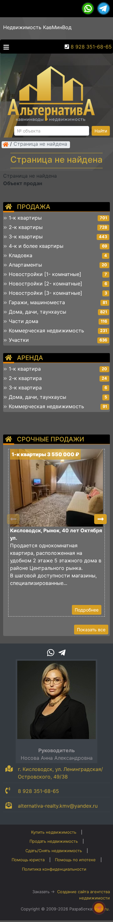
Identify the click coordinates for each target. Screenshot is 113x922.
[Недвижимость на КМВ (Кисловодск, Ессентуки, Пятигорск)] (5, 144)
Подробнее (87, 609)
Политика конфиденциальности (54, 869)
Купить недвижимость (53, 832)
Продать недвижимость (54, 841)
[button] (100, 519)
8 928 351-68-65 (91, 47)
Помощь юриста (28, 859)
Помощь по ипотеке (75, 859)
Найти (100, 130)
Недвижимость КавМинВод (37, 27)
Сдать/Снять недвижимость (53, 850)
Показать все (91, 629)
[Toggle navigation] (4, 47)
